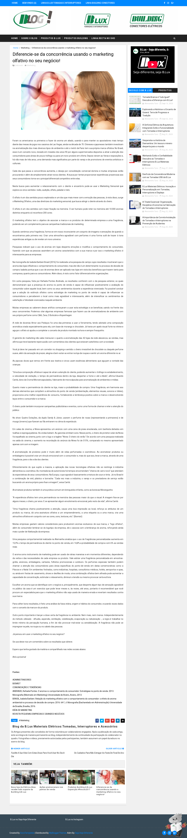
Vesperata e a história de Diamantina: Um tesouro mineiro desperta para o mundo (157, 143)
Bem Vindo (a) (29, 3)
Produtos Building (76, 38)
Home (15, 3)
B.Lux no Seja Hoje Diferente (23, 819)
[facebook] (164, 3)
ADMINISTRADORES (22, 680)
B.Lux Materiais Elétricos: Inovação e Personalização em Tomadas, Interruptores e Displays (159, 189)
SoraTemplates (27, 833)
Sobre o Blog (29, 38)
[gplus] (172, 3)
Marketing (25, 48)
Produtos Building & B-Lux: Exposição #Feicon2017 (80, 788)
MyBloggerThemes (58, 833)
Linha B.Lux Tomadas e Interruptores (61, 3)
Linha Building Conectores (100, 3)
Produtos (165, 90)
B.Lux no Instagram (74, 819)
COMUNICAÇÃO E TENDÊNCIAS (27, 687)
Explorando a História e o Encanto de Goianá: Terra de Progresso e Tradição (159, 112)
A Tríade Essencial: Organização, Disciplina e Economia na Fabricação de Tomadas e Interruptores (159, 205)
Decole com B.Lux (140, 90)
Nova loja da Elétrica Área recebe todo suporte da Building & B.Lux (23, 789)
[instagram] (168, 3)
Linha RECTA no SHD (103, 38)
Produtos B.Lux (51, 38)
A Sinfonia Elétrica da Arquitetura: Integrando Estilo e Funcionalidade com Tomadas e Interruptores (158, 128)
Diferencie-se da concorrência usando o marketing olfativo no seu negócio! (108, 791)
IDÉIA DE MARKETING (22, 710)
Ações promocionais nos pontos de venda (51, 788)
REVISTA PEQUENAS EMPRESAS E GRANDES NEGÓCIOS (38, 714)
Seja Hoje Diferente (84, 833)
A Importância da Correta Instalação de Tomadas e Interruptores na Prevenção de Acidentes (159, 220)
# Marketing (24, 720)
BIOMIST (17, 683)
